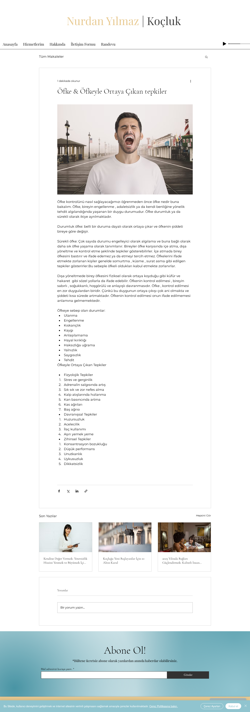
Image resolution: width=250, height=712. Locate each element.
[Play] (224, 44)
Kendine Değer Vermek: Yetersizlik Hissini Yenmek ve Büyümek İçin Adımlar (65, 561)
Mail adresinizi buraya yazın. (56, 669)
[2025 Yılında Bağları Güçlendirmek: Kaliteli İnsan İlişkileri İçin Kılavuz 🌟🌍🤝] (184, 537)
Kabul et (233, 706)
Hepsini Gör (203, 515)
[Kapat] (245, 706)
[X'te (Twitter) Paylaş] (68, 491)
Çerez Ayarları (212, 706)
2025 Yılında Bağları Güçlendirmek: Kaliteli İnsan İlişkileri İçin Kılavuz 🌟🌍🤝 (182, 561)
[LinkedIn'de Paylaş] (77, 491)
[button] (206, 56)
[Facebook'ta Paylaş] (59, 491)
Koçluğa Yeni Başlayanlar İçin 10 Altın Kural (123, 561)
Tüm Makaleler (51, 57)
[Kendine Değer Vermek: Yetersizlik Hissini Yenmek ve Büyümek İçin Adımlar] (65, 537)
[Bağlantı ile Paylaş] (86, 491)
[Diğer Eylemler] (190, 81)
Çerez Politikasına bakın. (163, 706)
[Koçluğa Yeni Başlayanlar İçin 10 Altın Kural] (125, 537)
